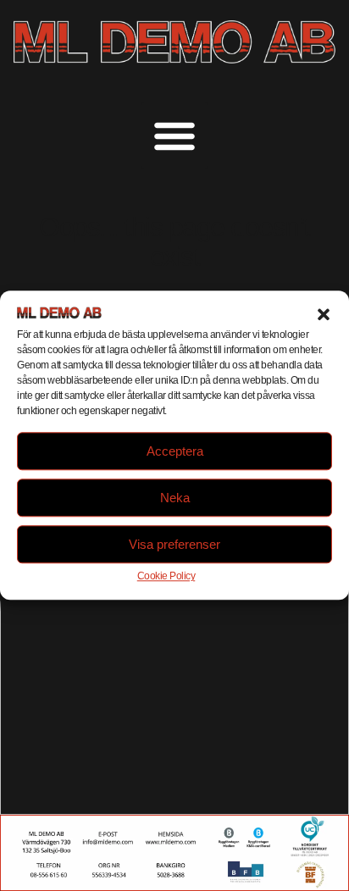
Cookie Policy (166, 577)
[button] (323, 314)
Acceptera (175, 451)
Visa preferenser (174, 544)
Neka (175, 497)
